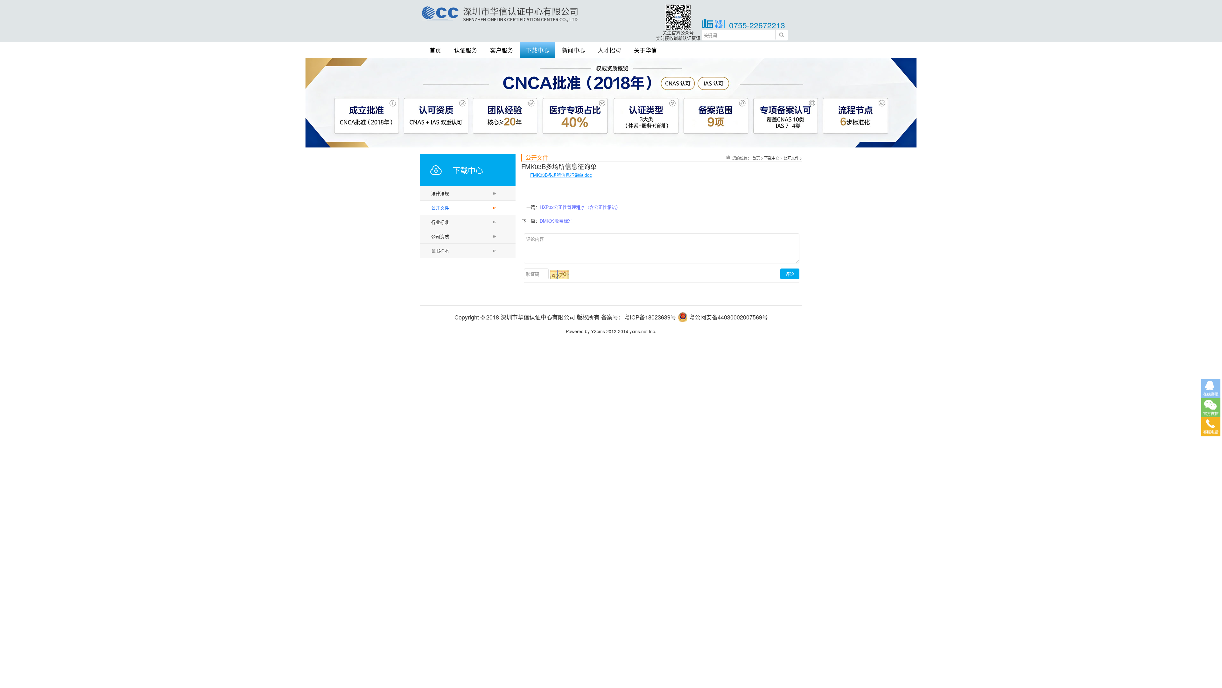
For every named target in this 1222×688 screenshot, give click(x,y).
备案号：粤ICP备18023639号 (638, 317)
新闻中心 (573, 50)
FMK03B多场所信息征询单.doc (561, 175)
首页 (435, 50)
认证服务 (465, 50)
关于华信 (645, 50)
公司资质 (440, 236)
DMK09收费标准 (556, 221)
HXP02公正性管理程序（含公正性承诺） (580, 207)
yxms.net (638, 331)
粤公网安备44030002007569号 (728, 317)
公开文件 (440, 207)
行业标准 (440, 222)
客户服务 (501, 50)
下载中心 (537, 50)
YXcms (598, 331)
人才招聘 (609, 50)
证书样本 (440, 250)
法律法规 (440, 193)
